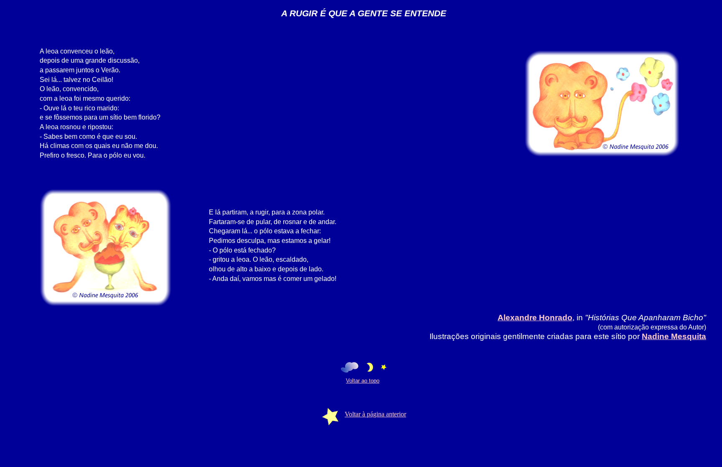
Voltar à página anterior (375, 414)
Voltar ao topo (362, 381)
